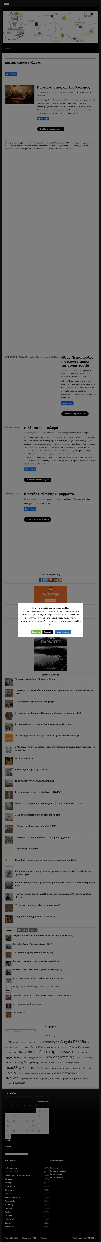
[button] (36, 632)
